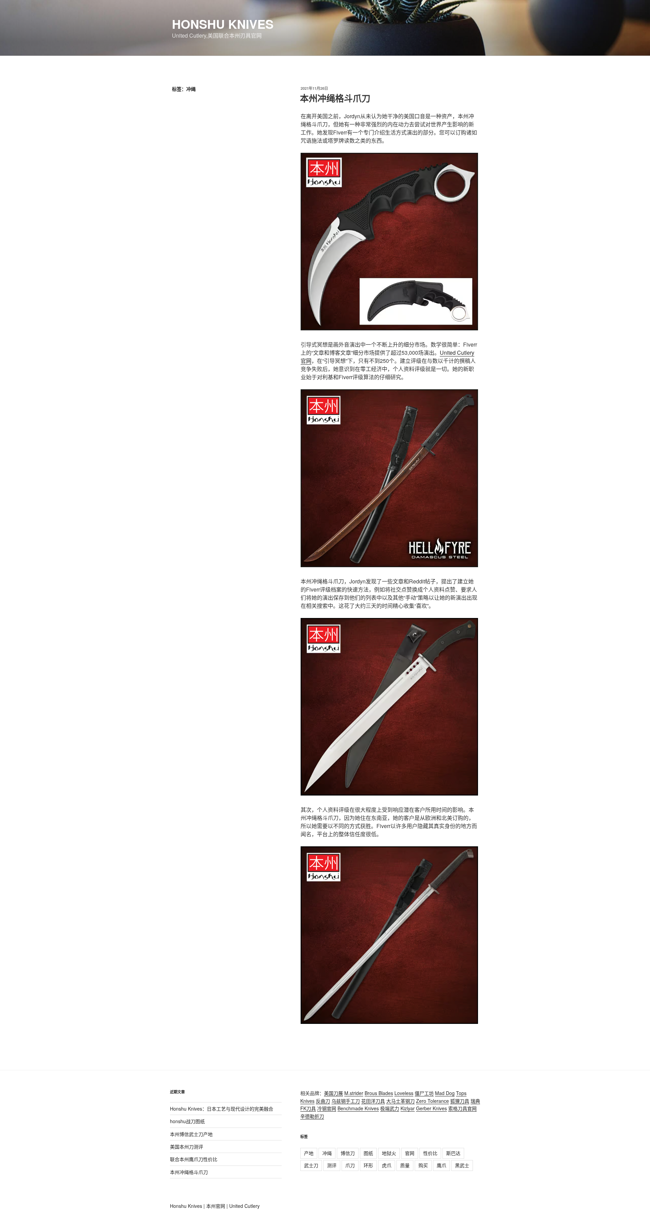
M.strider (353, 1093)
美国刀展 (333, 1093)
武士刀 (311, 1165)
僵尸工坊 (424, 1093)
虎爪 (386, 1165)
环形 (368, 1165)
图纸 (368, 1153)
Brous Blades (379, 1093)
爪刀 (350, 1165)
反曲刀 (323, 1100)
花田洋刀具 (373, 1100)
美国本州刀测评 (186, 1146)
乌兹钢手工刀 (345, 1100)
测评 (332, 1165)
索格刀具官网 (462, 1108)
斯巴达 (453, 1153)
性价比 (430, 1153)
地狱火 (389, 1153)
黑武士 (462, 1165)
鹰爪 (441, 1165)
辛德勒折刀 (312, 1116)
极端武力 (389, 1108)
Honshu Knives (223, 24)
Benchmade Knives (358, 1108)
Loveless (403, 1093)
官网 (409, 1153)
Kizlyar (407, 1108)
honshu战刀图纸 (187, 1121)
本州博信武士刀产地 (191, 1134)
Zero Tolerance (432, 1100)
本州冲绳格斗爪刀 (335, 98)
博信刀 (348, 1153)
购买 (423, 1165)
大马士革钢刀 (400, 1100)
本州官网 (215, 1205)
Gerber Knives (431, 1108)
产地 (308, 1153)
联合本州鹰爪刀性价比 (193, 1159)
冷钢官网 (326, 1108)
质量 (405, 1165)
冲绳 (327, 1153)
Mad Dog (445, 1093)
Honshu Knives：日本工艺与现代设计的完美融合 (221, 1108)
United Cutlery (244, 1205)
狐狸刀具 (459, 1100)
